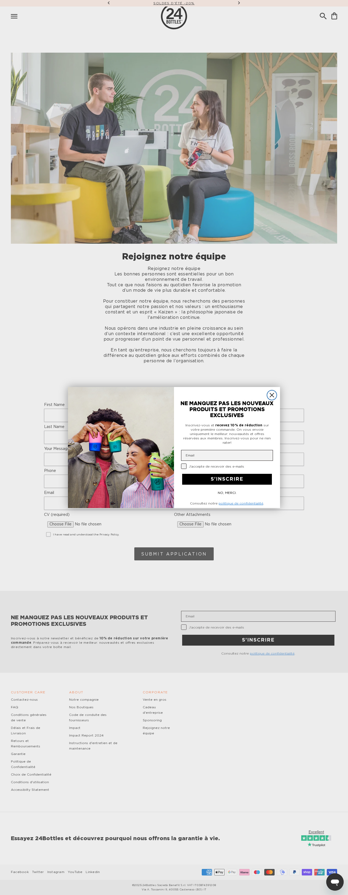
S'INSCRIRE (227, 479)
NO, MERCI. (227, 492)
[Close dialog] (272, 395)
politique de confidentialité (241, 503)
